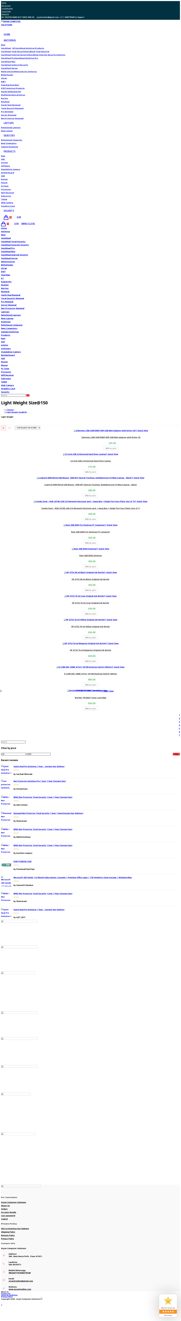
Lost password (8, 1215)
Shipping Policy (8, 1232)
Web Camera (7, 385)
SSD (3, 341)
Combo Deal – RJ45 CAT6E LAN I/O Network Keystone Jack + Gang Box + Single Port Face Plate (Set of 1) (90, 508)
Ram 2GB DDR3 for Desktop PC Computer (90, 532)
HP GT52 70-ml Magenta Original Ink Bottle (90, 650)
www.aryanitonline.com (20, 1289)
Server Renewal (8, 305)
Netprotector (8, 261)
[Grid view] (3, 427)
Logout (4, 1219)
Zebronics (6, 378)
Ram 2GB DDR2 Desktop (90, 555)
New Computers (9, 328)
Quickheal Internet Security (15, 244)
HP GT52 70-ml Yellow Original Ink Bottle (90, 626)
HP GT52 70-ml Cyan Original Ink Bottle (90, 603)
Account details (8, 1212)
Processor (6, 371)
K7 (2, 278)
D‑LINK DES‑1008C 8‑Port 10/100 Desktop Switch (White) (90, 674)
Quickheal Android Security (14, 254)
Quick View (142, 430)
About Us (5, 14)
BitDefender (7, 265)
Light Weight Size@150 (16, 412)
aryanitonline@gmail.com (21, 1281)
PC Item (5, 368)
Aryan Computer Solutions (13, 1202)
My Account (6, 6)
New (3, 234)
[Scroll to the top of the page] (2, 1301)
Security (5, 392)
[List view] (9, 427)
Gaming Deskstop (10, 331)
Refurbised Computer (12, 325)
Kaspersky (6, 281)
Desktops (6, 321)
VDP (3, 358)
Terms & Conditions (9, 1295)
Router (4, 361)
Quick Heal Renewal (10, 295)
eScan (4, 268)
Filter (176, 754)
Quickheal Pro (8, 248)
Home (4, 3)
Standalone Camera (11, 351)
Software (6, 348)
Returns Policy (8, 1235)
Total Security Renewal (12, 298)
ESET (3, 271)
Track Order (6, 11)
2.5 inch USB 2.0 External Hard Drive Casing (90, 461)
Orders (4, 1209)
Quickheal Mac (8, 251)
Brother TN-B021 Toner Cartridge (90, 697)
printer (4, 345)
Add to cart (110, 448)
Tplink (4, 381)
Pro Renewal (7, 301)
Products (5, 335)
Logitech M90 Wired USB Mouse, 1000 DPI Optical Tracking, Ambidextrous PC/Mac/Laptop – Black (90, 484)
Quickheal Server (9, 258)
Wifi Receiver (7, 375)
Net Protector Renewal (12, 308)
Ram (3, 338)
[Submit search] (28, 395)
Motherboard (8, 355)
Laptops (5, 311)
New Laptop (7, 318)
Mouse (4, 365)
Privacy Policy (7, 1238)
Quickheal (6, 238)
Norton (4, 288)
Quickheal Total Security (13, 241)
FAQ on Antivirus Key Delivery (15, 1228)
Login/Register (7, 8)
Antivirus (5, 231)
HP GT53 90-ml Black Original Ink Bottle (90, 579)
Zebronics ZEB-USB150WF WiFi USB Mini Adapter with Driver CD (110, 437)
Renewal (5, 291)
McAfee (5, 285)
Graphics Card (8, 388)
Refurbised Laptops (11, 315)
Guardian (5, 274)
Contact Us (5, 1293)
